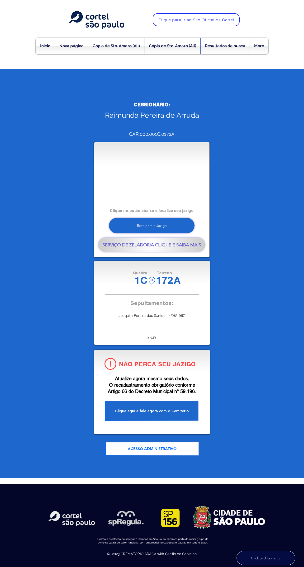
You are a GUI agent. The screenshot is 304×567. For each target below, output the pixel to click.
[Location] (152, 280)
